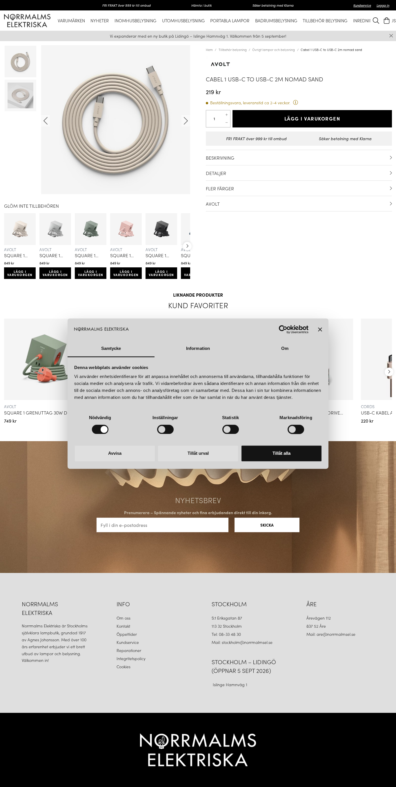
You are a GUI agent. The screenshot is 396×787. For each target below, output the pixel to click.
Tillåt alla (281, 453)
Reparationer (129, 650)
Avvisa (114, 453)
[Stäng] (391, 35)
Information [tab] (198, 348)
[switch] (165, 429)
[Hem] (27, 20)
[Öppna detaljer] (391, 158)
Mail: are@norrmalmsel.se (330, 634)
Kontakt (124, 626)
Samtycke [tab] (111, 348)
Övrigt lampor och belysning (273, 49)
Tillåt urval (198, 453)
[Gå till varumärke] (299, 64)
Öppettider (127, 634)
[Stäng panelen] (320, 329)
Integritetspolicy (131, 658)
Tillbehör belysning (233, 49)
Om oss (123, 618)
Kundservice (362, 5)
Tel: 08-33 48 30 (227, 634)
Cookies (123, 666)
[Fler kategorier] (187, 246)
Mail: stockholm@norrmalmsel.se (242, 642)
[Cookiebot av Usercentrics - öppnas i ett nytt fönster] (283, 329)
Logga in (383, 5)
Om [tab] (284, 348)
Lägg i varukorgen (20, 273)
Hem (209, 49)
